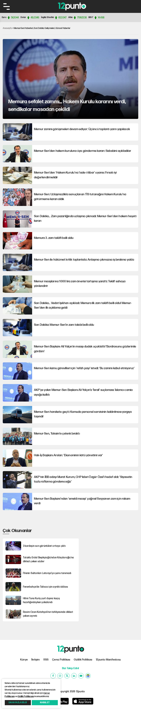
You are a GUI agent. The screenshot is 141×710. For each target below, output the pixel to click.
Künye (24, 659)
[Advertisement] (110, 550)
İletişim (35, 659)
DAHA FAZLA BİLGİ (18, 702)
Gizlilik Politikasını (26, 696)
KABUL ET (45, 702)
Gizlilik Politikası (83, 659)
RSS (46, 659)
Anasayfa (7, 28)
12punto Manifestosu (108, 659)
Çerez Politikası (61, 659)
